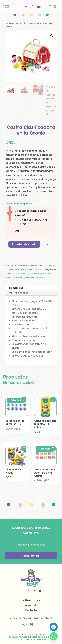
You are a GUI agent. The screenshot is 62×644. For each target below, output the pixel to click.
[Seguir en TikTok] (34, 591)
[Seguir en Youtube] (40, 591)
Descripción (16, 287)
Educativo (26, 269)
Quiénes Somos (31, 600)
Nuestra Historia (31, 605)
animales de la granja (16, 273)
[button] (51, 35)
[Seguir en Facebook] (22, 591)
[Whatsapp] (54, 636)
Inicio (8, 23)
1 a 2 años (23, 23)
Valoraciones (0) (19, 292)
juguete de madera (24, 277)
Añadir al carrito (24, 244)
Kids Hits (39, 277)
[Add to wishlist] (46, 244)
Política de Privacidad (19, 637)
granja (9, 277)
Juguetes (38, 269)
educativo (34, 273)
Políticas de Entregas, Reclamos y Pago (31, 639)
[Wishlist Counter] (50, 6)
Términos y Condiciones (43, 637)
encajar (45, 273)
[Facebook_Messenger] (54, 627)
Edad (14, 23)
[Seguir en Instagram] (28, 591)
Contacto (31, 610)
